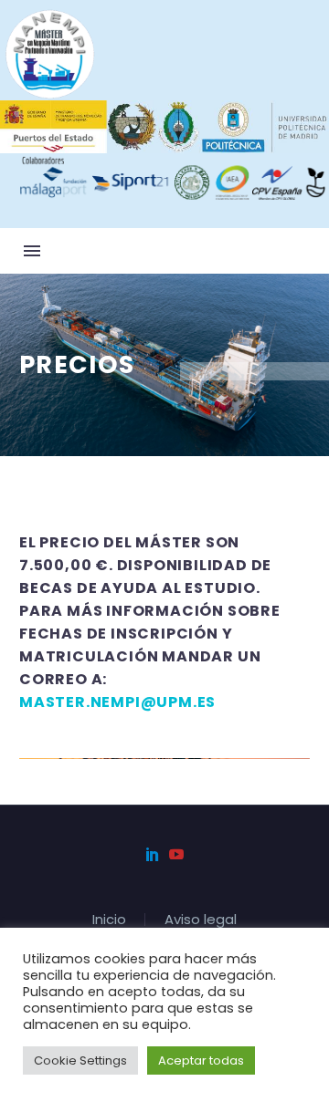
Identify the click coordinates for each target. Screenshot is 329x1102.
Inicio (109, 920)
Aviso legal (200, 920)
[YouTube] (176, 854)
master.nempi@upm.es (117, 701)
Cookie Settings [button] (80, 1060)
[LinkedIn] (152, 854)
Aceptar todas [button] (201, 1060)
